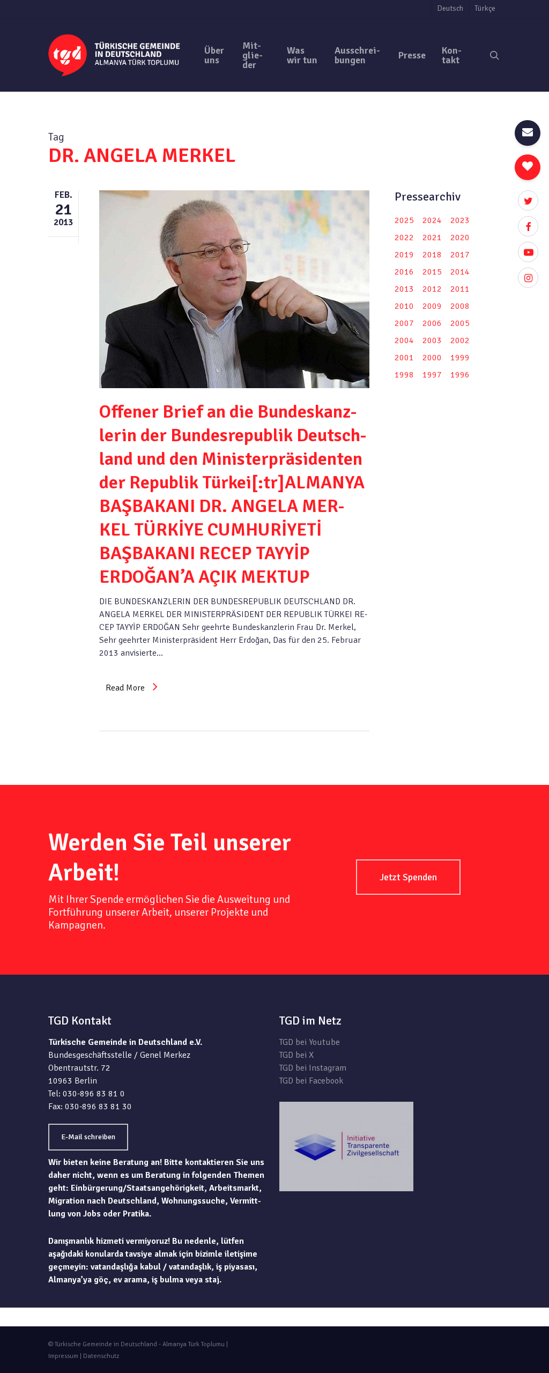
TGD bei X (296, 1055)
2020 (460, 237)
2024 (432, 220)
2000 (432, 357)
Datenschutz (101, 1356)
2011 (460, 289)
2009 (432, 306)
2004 (404, 340)
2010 (404, 306)
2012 (432, 289)
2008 (460, 306)
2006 (432, 323)
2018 (432, 254)
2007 (404, 323)
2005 (460, 323)
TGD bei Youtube (309, 1042)
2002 (460, 340)
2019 (404, 254)
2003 (432, 340)
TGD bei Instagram (312, 1068)
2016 (404, 271)
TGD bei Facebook (311, 1080)
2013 (404, 289)
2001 (404, 357)
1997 (432, 374)
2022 (404, 237)
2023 (460, 220)
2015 (432, 271)
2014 (460, 271)
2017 (460, 254)
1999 (460, 357)
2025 (404, 220)
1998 (404, 374)
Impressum (63, 1356)
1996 (460, 374)
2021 (432, 237)
